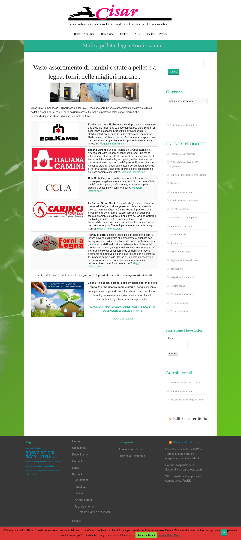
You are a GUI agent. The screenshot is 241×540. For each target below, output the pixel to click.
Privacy (163, 34)
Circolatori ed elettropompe (184, 217)
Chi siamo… (90, 34)
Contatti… (125, 34)
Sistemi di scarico (179, 234)
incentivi (51, 461)
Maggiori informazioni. (112, 143)
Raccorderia (176, 243)
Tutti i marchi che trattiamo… (185, 125)
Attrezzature (176, 268)
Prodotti (151, 34)
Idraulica (80, 486)
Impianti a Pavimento (132, 456)
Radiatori (175, 183)
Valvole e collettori (179, 209)
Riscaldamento (84, 506)
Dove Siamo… (108, 34)
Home (77, 34)
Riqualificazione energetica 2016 (186, 399)
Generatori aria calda (180, 251)
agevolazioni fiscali (33, 448)
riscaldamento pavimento (36, 470)
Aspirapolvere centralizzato (184, 260)
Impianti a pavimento (181, 192)
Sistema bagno (177, 286)
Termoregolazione (179, 311)
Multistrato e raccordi (181, 226)
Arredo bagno (83, 500)
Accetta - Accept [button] (146, 535)
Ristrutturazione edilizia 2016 (185, 382)
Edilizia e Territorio (190, 418)
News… (139, 34)
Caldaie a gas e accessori (182, 154)
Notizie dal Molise (186, 442)
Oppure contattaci (123, 318)
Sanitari (80, 493)
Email (172, 338)
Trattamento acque (179, 303)
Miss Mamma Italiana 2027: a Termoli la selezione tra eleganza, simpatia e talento (183, 453)
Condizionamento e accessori (184, 200)
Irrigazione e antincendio (182, 277)
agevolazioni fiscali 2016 (40, 453)
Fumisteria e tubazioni (181, 294)
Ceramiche (82, 480)
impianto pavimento (39, 461)
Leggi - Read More (169, 535)
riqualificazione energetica (43, 465)
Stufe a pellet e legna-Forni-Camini (188, 175)
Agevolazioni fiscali (131, 449)
